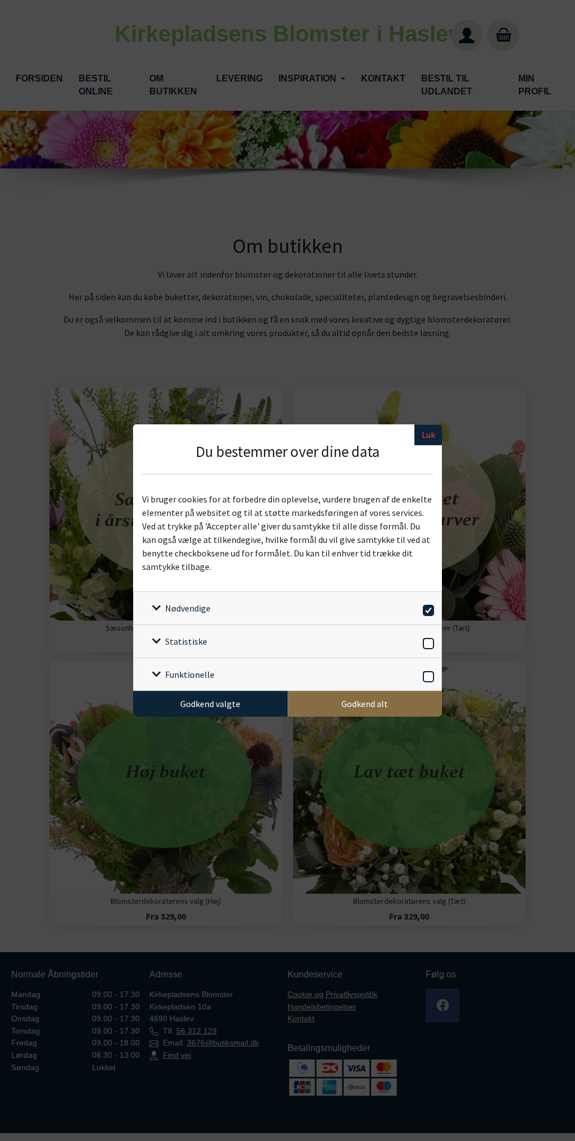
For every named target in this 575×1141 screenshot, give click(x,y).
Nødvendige (188, 608)
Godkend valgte (210, 703)
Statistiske (186, 641)
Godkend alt (364, 703)
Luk (428, 434)
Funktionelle (190, 674)
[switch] (426, 608)
